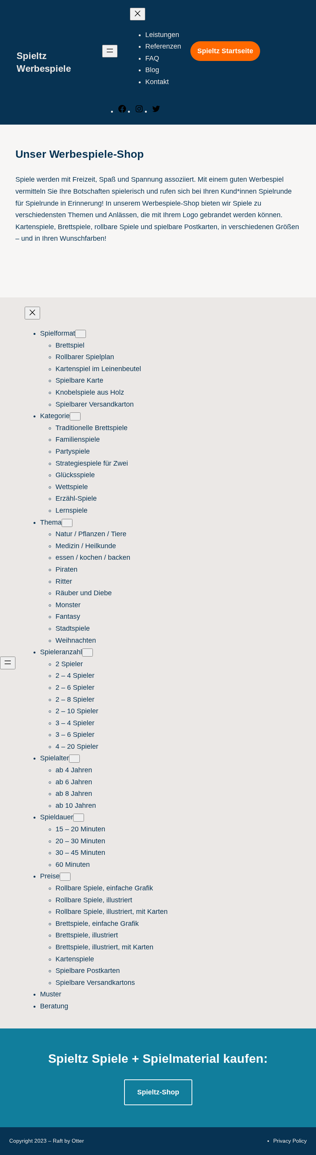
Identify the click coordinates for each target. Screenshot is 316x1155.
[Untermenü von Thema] (67, 523)
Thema (51, 522)
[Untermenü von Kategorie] (75, 416)
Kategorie (55, 416)
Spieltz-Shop (158, 1092)
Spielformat (57, 333)
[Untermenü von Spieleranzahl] (87, 652)
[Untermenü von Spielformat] (80, 334)
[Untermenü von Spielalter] (74, 759)
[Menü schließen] (137, 14)
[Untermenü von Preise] (65, 877)
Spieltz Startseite (225, 51)
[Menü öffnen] (110, 51)
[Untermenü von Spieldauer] (78, 818)
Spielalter (54, 758)
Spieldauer (56, 817)
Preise (50, 876)
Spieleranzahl (61, 652)
